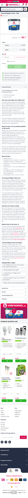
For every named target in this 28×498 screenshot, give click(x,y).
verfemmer (16, 233)
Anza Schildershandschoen (7, 338)
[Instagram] (2, 442)
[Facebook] (5, 442)
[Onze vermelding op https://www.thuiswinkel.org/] (11, 470)
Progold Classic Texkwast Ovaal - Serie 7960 (6, 378)
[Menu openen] (1, 4)
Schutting (17, 416)
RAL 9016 (3, 426)
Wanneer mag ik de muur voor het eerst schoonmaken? (13, 278)
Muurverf (3, 414)
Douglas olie (17, 412)
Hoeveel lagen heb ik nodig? (11, 270)
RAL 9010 (3, 422)
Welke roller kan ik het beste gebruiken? (14, 283)
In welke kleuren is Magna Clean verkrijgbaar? (11, 274)
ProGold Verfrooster (20, 338)
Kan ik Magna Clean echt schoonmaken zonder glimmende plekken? (13, 265)
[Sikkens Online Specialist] (17, 470)
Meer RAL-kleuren (5, 428)
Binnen (2, 410)
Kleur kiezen (3, 430)
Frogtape (17, 378)
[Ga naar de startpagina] (12, 5)
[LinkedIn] (9, 442)
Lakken (2, 412)
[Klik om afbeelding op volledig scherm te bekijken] (14, 25)
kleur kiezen (15, 234)
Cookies (19, 492)
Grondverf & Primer (5, 416)
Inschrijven (23, 437)
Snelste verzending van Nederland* (12, 77)
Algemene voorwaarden (7, 492)
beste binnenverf (19, 258)
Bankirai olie (17, 414)
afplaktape (19, 228)
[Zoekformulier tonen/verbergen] (22, 9)
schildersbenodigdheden (19, 239)
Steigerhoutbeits (18, 410)
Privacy (15, 492)
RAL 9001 (3, 424)
